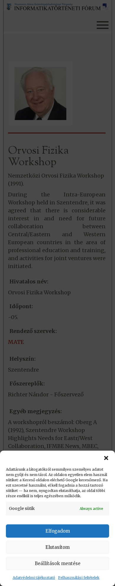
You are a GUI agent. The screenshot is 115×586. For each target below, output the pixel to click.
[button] (106, 458)
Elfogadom (57, 531)
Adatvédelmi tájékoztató (34, 577)
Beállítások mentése (57, 563)
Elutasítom (57, 547)
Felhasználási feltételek (78, 577)
